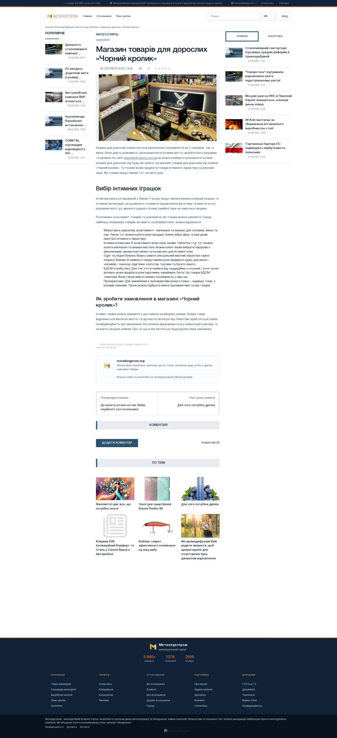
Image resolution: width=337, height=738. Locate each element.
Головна (49, 27)
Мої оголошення (156, 695)
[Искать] (256, 16)
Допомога (200, 695)
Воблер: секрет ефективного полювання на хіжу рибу (157, 546)
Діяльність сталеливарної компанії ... (76, 49)
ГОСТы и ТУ (249, 684)
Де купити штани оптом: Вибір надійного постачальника (123, 407)
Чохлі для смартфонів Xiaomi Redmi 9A (155, 506)
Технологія (248, 695)
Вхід (285, 16)
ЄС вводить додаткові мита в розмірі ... (76, 73)
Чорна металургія (61, 684)
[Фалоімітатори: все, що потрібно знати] (115, 489)
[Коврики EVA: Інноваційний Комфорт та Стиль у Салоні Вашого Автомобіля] (115, 526)
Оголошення (104, 16)
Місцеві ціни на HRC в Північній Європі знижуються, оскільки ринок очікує (268, 100)
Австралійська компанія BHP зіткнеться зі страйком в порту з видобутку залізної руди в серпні (156, 3)
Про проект (200, 684)
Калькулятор (106, 695)
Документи (248, 690)
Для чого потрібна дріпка (196, 405)
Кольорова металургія (63, 690)
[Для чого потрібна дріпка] (200, 489)
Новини (87, 16)
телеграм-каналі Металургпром (173, 377)
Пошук (150, 706)
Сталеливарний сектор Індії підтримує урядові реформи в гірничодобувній (267, 52)
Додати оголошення (158, 700)
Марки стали (249, 700)
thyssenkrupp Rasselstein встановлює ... (75, 121)
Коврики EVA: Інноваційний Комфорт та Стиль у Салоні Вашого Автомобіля (115, 548)
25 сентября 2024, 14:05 (116, 69)
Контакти (199, 700)
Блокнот (151, 690)
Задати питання (203, 690)
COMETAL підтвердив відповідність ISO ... (75, 147)
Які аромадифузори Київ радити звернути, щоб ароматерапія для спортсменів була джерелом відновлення (199, 550)
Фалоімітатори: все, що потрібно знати (113, 506)
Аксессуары (82, 27)
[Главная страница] (61, 16)
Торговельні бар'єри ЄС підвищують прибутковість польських (265, 148)
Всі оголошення (156, 684)
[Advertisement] (258, 200)
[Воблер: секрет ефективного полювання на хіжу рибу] (158, 526)
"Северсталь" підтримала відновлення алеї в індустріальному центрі (264, 76)
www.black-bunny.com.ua (140, 158)
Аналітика (56, 706)
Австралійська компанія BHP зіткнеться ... (76, 97)
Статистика (267, 3)
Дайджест (70, 27)
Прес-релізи (123, 16)
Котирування (106, 690)
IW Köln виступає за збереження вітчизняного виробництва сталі (264, 124)
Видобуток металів (61, 695)
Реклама (284, 3)
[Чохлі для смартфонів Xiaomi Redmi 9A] (158, 489)
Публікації (59, 27)
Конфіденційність (252, 706)
